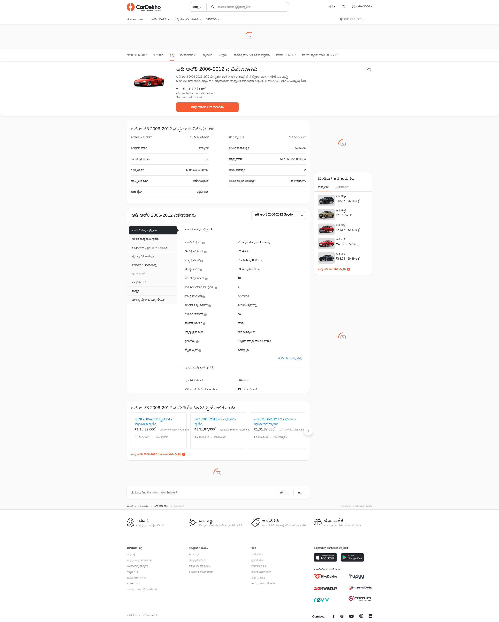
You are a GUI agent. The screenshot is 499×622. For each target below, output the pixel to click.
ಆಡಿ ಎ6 (340, 253)
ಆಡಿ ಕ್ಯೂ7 (341, 196)
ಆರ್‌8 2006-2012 (137, 55)
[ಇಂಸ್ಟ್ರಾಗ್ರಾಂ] (361, 616)
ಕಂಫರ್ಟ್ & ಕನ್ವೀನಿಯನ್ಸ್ (144, 265)
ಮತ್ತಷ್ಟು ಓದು (299, 80)
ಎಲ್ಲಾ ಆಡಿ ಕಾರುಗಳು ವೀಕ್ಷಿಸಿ (332, 269)
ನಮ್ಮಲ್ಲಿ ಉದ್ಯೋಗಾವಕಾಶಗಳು (139, 560)
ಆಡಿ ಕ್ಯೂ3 (341, 224)
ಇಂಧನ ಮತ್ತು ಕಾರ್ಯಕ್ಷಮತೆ (145, 238)
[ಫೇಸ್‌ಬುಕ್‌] (333, 616)
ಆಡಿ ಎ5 (340, 239)
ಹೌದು (283, 492)
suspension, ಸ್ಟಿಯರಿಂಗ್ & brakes (150, 247)
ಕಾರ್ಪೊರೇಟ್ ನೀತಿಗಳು (136, 577)
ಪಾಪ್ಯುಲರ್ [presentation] (323, 187)
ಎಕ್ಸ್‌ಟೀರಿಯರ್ (139, 282)
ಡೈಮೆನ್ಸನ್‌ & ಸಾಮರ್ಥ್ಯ (143, 256)
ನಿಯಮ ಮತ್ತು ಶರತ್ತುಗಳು (138, 566)
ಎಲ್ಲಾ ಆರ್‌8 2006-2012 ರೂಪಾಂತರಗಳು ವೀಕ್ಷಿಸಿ (156, 454)
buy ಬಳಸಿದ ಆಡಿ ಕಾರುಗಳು (207, 107)
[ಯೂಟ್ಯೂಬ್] (351, 616)
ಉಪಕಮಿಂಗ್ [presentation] (342, 187)
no (299, 492)
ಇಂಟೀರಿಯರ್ (138, 273)
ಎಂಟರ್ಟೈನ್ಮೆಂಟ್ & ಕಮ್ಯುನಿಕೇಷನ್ (148, 299)
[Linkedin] (370, 616)
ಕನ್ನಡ (330, 6)
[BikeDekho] (325, 576)
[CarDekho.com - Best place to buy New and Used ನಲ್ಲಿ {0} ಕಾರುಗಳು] (144, 7)
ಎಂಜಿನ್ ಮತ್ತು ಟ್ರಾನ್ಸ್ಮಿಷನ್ (144, 230)
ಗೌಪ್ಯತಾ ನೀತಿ (132, 572)
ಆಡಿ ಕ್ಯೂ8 (341, 210)
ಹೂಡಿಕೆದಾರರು (133, 583)
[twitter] (341, 616)
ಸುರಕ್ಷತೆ (135, 290)
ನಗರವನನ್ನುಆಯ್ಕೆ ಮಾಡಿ (356, 19)
